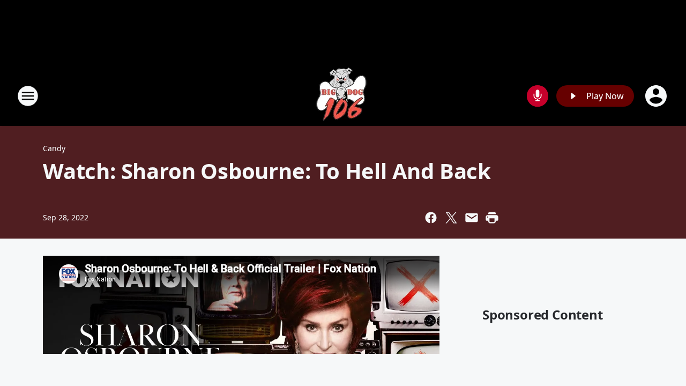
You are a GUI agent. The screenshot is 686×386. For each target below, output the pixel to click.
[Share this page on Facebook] (430, 217)
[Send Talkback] (537, 96)
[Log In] (657, 96)
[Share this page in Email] (471, 217)
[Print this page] (491, 217)
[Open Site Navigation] (28, 96)
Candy (54, 148)
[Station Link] (343, 96)
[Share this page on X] (451, 217)
